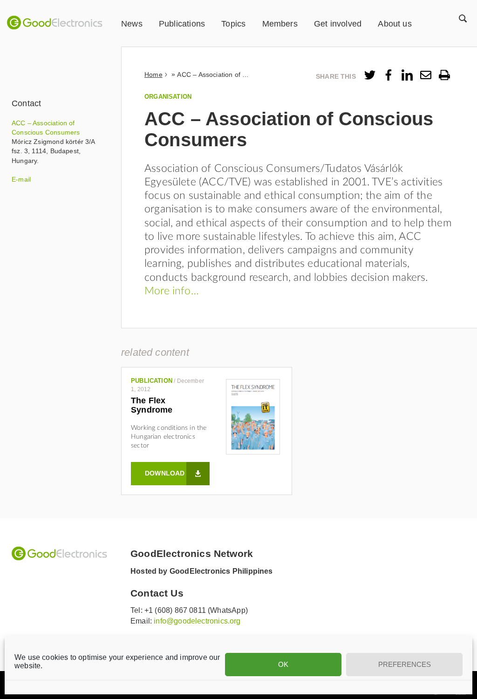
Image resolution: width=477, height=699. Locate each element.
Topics (233, 23)
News (132, 23)
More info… (171, 291)
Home (153, 74)
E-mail (21, 179)
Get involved (337, 23)
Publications (182, 23)
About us (394, 23)
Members (280, 23)
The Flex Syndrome (151, 405)
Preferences (404, 664)
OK (283, 664)
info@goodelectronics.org (197, 621)
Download (164, 473)
